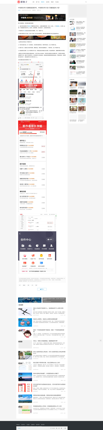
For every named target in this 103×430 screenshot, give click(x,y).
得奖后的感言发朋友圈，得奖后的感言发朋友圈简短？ (47, 395)
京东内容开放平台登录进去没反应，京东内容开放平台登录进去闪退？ (49, 385)
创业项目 (47, 1)
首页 (33, 1)
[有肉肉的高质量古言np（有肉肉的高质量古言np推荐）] (73, 66)
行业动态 (57, 1)
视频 (29, 26)
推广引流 (37, 1)
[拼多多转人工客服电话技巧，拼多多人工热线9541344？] (73, 49)
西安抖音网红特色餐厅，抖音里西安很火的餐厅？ (46, 373)
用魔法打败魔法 (81, 111)
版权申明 (37, 424)
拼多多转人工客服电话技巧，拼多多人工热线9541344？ (80, 50)
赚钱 (36, 285)
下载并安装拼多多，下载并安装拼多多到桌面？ (80, 33)
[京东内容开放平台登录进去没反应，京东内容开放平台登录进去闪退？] (25, 388)
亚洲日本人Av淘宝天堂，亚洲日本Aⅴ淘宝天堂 (81, 28)
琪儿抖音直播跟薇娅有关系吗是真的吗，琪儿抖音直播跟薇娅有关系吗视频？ (73, 104)
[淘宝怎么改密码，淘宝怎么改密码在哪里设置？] (25, 322)
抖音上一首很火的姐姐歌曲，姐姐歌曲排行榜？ (45, 341)
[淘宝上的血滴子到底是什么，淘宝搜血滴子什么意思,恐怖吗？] (25, 311)
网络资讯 (42, 1)
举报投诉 (18, 424)
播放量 (57, 26)
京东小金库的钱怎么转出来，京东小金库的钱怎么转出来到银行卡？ (49, 352)
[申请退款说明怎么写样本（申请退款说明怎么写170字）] (25, 409)
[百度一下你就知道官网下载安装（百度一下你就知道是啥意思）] (25, 333)
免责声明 (23, 424)
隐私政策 (42, 424)
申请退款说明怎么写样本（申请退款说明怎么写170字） (48, 406)
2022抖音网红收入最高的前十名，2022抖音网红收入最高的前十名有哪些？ (81, 39)
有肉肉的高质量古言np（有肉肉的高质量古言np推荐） (81, 67)
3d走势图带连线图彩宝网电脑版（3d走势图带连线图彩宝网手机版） (81, 56)
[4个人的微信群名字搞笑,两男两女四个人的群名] (73, 72)
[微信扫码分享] (57, 428)
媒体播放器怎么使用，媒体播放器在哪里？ (81, 87)
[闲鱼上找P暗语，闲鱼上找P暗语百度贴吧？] (73, 21)
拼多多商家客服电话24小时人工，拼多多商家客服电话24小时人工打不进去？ (81, 104)
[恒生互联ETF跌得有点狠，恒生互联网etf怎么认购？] (25, 366)
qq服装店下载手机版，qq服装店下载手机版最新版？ (73, 96)
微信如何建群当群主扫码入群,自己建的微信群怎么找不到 (73, 120)
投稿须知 (33, 424)
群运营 (52, 1)
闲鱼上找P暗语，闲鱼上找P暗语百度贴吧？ (80, 22)
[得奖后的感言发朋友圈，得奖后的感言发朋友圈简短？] (25, 398)
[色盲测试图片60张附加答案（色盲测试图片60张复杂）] (73, 44)
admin (19, 10)
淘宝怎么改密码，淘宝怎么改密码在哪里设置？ (45, 319)
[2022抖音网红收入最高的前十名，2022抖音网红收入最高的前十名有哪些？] (73, 38)
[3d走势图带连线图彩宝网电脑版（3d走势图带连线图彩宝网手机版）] (73, 55)
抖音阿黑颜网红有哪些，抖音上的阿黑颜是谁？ (80, 61)
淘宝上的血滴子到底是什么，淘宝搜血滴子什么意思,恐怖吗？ (48, 309)
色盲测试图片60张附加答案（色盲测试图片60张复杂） (81, 45)
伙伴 (30, 26)
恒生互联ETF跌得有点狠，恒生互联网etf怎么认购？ (47, 362)
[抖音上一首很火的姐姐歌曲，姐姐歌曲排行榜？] (25, 344)
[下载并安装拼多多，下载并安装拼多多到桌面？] (73, 33)
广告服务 (28, 424)
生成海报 (53, 428)
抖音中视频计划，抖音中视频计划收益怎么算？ (81, 96)
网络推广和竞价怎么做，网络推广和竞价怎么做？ (73, 112)
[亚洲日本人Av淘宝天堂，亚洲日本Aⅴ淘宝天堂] (73, 27)
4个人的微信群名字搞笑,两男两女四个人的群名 (80, 72)
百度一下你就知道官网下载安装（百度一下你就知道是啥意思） (48, 330)
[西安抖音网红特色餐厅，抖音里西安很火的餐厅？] (25, 377)
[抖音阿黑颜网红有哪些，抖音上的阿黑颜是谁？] (73, 60)
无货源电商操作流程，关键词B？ (81, 120)
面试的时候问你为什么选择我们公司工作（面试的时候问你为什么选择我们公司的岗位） (73, 87)
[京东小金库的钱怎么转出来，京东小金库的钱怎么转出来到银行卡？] (25, 355)
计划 (25, 30)
